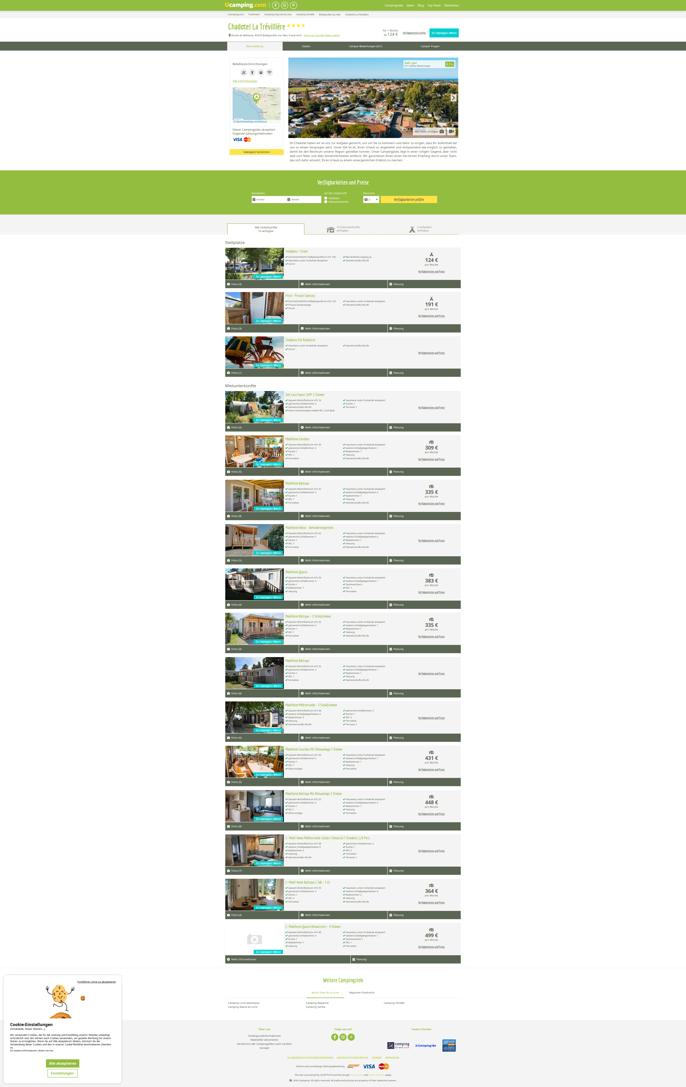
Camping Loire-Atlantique (243, 1003)
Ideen (410, 5)
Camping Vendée (394, 1003)
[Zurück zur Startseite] (245, 5)
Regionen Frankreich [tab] (361, 992)
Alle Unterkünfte (266, 229)
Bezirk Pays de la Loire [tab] (325, 992)
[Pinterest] (293, 5)
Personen (369, 193)
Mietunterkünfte (338, 201)
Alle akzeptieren (62, 1063)
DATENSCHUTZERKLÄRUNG (352, 1057)
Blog (421, 5)
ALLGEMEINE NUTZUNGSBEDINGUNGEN (310, 1057)
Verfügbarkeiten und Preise (431, 271)
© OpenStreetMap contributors (250, 121)
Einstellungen (62, 1073)
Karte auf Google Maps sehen (322, 35)
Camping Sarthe (315, 1007)
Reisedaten (258, 193)
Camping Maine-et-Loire (242, 1007)
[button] (256, 98)
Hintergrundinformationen (264, 1036)
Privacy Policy (356, 1075)
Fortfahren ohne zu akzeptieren (96, 982)
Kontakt (264, 1048)
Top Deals (434, 5)
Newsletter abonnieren (264, 1040)
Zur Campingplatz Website (444, 32)
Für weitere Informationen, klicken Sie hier (31, 1050)
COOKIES (377, 1057)
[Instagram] (284, 5)
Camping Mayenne (317, 1003)
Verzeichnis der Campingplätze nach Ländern (264, 1044)
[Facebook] (275, 5)
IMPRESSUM (392, 1057)
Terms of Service (377, 1075)
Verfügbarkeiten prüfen (414, 32)
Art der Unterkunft (335, 193)
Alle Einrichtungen (245, 81)
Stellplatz (334, 198)
